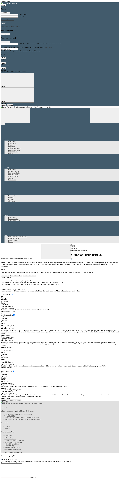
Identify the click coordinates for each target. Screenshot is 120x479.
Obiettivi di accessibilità (11, 444)
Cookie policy (8, 435)
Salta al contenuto (6, 1)
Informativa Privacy (10, 439)
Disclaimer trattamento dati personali (11, 463)
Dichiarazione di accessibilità (13, 442)
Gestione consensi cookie (12, 447)
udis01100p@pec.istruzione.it (24, 419)
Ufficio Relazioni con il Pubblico (14, 440)
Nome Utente (22, 14)
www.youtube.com (6, 371)
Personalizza (5, 276)
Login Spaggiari (49, 47)
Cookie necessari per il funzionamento (12, 289)
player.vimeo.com (6, 294)
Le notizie (74, 248)
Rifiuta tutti (16, 276)
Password (21, 16)
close (3, 124)
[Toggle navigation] (15, 115)
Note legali (7, 437)
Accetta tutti (29, 276)
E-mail (20, 43)
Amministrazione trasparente (12, 449)
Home (73, 245)
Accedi (3, 5)
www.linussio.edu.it (7, 315)
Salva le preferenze (15, 400)
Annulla (4, 105)
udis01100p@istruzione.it (24, 417)
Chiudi (3, 58)
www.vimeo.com (6, 351)
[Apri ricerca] (104, 115)
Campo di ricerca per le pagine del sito (12, 258)
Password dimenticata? (7, 20)
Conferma (10, 105)
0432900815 (11, 416)
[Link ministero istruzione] (9, 3)
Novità (73, 246)
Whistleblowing (9, 445)
